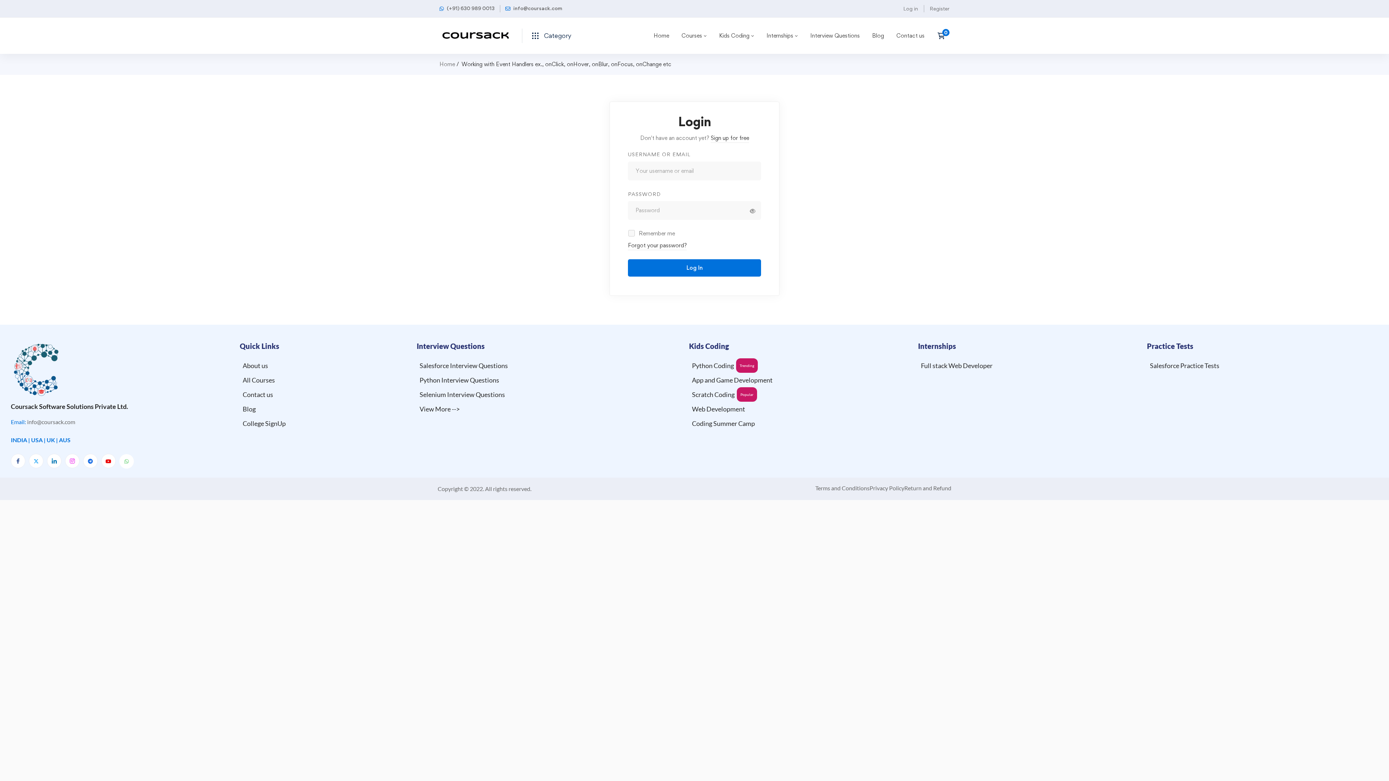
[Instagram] (72, 461)
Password (644, 194)
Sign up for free (730, 138)
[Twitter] (36, 461)
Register (940, 8)
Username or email (659, 154)
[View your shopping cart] (943, 35)
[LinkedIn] (54, 461)
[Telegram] (90, 461)
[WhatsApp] (126, 461)
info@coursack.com (51, 421)
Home (447, 64)
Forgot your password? (657, 245)
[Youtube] (108, 461)
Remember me (656, 233)
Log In (695, 267)
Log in (910, 8)
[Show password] (752, 211)
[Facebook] (18, 461)
